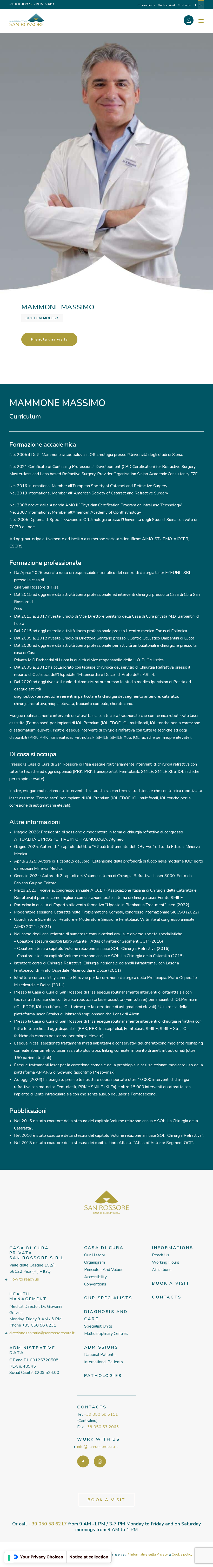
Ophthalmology (42, 318)
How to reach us (24, 1279)
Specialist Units (98, 1326)
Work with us (98, 1439)
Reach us (160, 1255)
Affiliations (161, 1269)
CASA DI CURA (104, 1248)
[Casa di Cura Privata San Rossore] (26, 19)
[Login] (191, 21)
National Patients (100, 1354)
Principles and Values (103, 1269)
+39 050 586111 (44, 4)
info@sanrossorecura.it (97, 1447)
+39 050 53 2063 (102, 1427)
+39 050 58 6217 (47, 1524)
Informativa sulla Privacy (149, 1554)
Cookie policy (182, 1554)
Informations (146, 5)
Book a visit (166, 5)
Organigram (94, 1262)
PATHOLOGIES (103, 1376)
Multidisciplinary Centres (106, 1333)
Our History (94, 1255)
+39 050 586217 (19, 4)
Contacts (184, 5)
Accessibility (95, 1277)
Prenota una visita (49, 339)
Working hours (165, 1262)
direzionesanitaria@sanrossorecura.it (42, 1333)
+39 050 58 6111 (101, 1414)
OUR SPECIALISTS (108, 1298)
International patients (103, 1362)
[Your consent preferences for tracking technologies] (9, 1558)
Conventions (95, 1284)
